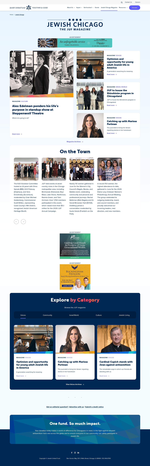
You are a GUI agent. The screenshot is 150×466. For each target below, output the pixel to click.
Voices (118, 55)
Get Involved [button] (88, 8)
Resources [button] (122, 8)
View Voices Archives (74, 384)
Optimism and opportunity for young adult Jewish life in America (120, 63)
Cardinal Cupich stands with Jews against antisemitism (116, 363)
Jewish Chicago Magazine (109, 8)
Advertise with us (76, 407)
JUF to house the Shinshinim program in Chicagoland (120, 93)
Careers (137, 2)
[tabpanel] (75, 355)
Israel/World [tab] (74, 315)
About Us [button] (70, 8)
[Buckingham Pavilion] (75, 277)
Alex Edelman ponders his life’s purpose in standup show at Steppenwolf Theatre (35, 109)
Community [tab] (47, 315)
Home (11, 14)
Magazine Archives (74, 141)
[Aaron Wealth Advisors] (75, 246)
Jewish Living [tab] (124, 315)
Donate (134, 8)
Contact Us (128, 2)
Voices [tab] (23, 315)
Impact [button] (78, 8)
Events (97, 8)
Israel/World (121, 87)
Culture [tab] (99, 315)
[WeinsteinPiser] (75, 42)
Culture (24, 101)
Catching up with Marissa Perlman (122, 123)
